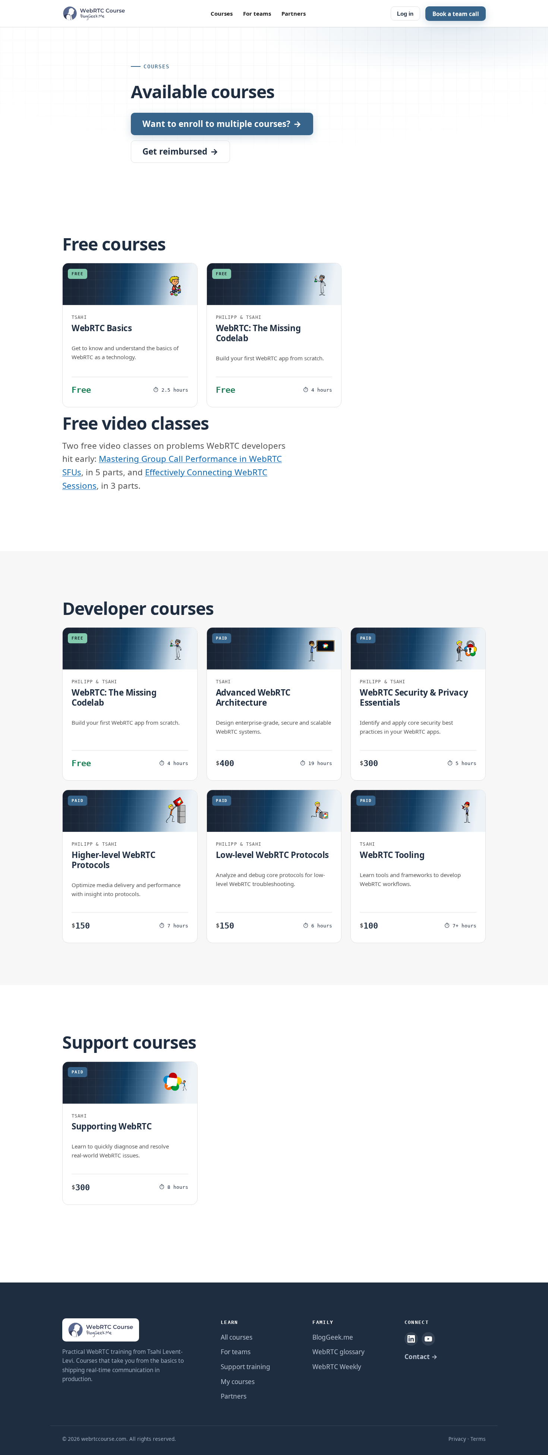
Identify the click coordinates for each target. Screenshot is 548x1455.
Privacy (457, 1438)
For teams (257, 13)
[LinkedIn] (411, 1339)
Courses (222, 13)
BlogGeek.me (332, 1337)
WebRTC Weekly (336, 1366)
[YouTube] (428, 1339)
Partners (293, 13)
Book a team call (455, 13)
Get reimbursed (180, 151)
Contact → (420, 1356)
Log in (405, 13)
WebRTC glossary (338, 1351)
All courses (236, 1337)
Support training (245, 1366)
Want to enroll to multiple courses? (221, 124)
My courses (238, 1381)
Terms (478, 1438)
